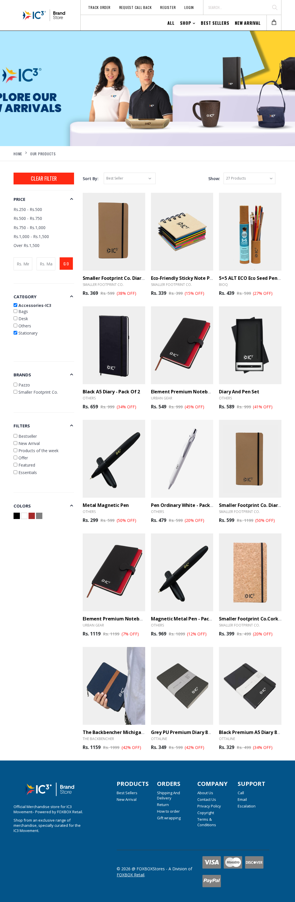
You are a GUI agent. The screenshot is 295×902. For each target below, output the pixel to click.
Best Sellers (215, 23)
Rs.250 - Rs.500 (28, 209)
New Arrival (247, 23)
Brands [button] (22, 375)
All (170, 23)
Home (18, 153)
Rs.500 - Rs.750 (28, 218)
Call (241, 792)
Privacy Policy (209, 806)
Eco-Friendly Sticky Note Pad (183, 278)
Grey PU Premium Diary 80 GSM (186, 732)
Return (163, 804)
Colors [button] (22, 506)
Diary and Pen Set (239, 391)
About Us (205, 792)
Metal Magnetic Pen (106, 505)
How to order (168, 811)
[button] (274, 23)
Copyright (205, 812)
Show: (214, 178)
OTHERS (89, 398)
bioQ (223, 284)
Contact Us (206, 799)
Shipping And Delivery (168, 795)
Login (189, 7)
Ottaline (159, 738)
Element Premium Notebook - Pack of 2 (128, 619)
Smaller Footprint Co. (103, 284)
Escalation (247, 806)
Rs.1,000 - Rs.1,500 (31, 236)
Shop (185, 23)
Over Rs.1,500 (26, 245)
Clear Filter (44, 178)
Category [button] (25, 296)
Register (168, 7)
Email (242, 799)
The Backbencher (98, 738)
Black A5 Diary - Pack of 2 (111, 391)
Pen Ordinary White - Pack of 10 (187, 505)
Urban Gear (161, 398)
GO (66, 264)
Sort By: (91, 178)
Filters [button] (22, 426)
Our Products (43, 153)
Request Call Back (135, 7)
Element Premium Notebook (183, 391)
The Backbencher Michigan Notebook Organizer (137, 732)
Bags (22, 311)
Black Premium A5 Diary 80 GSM (255, 732)
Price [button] (19, 199)
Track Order (99, 7)
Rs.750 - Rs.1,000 (30, 227)
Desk (22, 318)
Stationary (27, 333)
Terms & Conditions (206, 822)
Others (24, 326)
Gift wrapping (169, 817)
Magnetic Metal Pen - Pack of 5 (187, 619)
